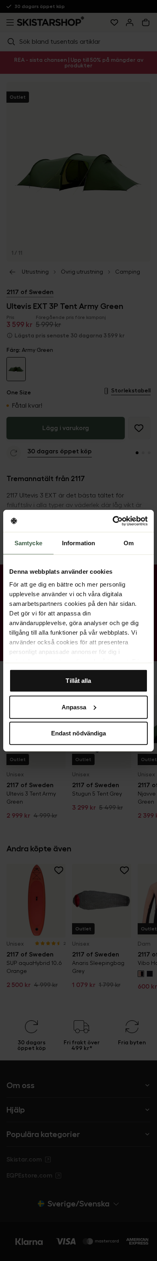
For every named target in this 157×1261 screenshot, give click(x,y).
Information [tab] (78, 543)
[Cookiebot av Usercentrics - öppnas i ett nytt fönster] (113, 521)
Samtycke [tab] (28, 543)
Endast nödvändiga (78, 733)
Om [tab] (129, 543)
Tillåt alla (78, 680)
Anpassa (74, 706)
